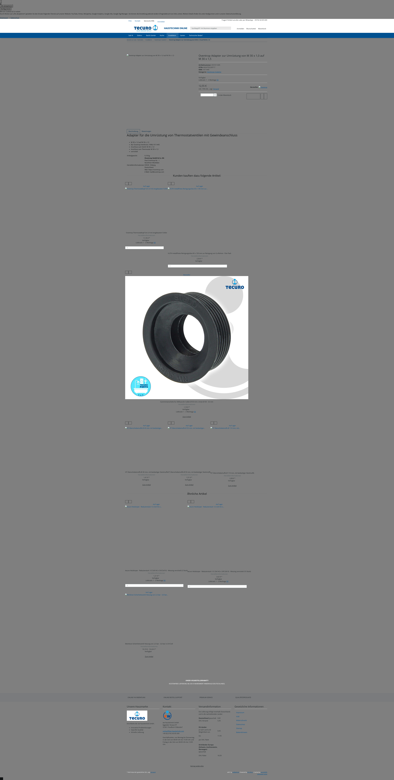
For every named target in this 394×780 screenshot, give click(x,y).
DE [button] (218, 80)
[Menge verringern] (199, 94)
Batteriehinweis (241, 732)
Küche (162, 35)
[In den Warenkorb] (166, 247)
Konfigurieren (5, 9)
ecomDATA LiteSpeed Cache (262, 773)
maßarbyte (235, 772)
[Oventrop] (263, 87)
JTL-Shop (250, 772)
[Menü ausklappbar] (129, 28)
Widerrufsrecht (241, 720)
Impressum (4, 18)
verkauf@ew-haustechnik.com (173, 731)
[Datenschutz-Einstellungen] (1, 1)
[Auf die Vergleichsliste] (262, 96)
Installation (172, 35)
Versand (216, 89)
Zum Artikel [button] (187, 417)
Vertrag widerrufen (197, 766)
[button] (161, 21)
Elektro (139, 35)
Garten (182, 35)
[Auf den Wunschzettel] (265, 96)
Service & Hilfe (149, 21)
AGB (237, 716)
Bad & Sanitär (151, 35)
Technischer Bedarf (195, 35)
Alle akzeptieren (6, 6)
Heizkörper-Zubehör (214, 72)
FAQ (130, 21)
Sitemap (239, 728)
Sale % (130, 35)
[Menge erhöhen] (214, 97)
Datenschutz (14, 18)
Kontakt (137, 21)
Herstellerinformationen (146, 235)
